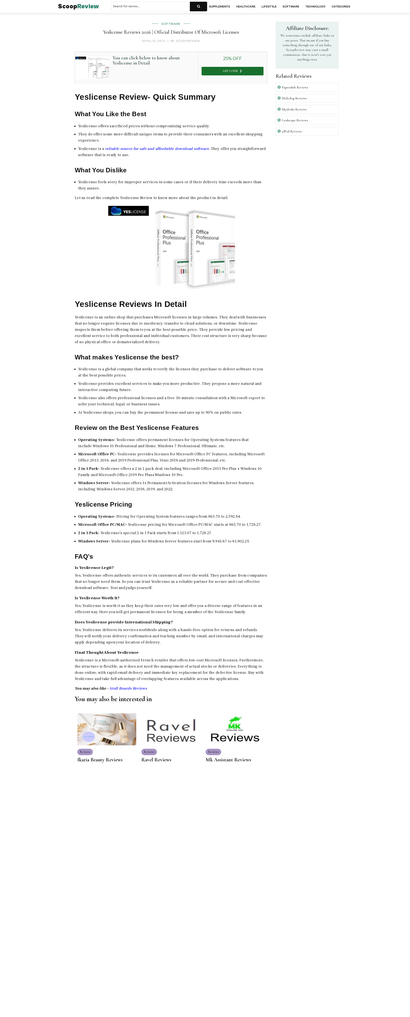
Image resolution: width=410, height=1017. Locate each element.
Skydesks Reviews (294, 109)
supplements (219, 6)
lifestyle (269, 6)
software (291, 6)
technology (315, 6)
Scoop (78, 6)
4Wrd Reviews (292, 131)
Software (170, 23)
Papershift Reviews (295, 87)
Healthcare (245, 6)
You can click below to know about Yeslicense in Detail (146, 60)
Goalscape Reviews (295, 120)
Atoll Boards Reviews (128, 688)
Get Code (230, 71)
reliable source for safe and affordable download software (157, 148)
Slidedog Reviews (294, 98)
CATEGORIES (341, 6)
